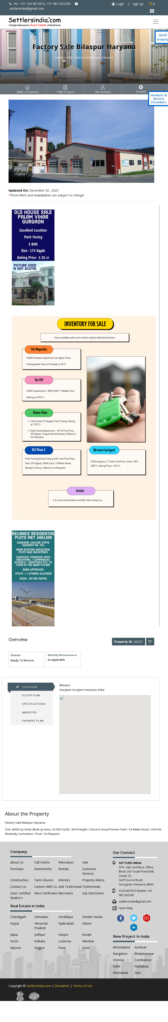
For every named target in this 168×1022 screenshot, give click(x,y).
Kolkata (39, 941)
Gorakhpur (65, 917)
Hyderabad (66, 923)
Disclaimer (61, 986)
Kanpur (63, 934)
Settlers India (63, 57)
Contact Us (18, 887)
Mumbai (88, 941)
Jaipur (14, 934)
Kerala (86, 934)
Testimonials (91, 887)
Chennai (118, 960)
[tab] (32, 687)
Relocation (66, 862)
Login (120, 4)
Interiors (64, 880)
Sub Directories (93, 893)
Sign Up (138, 4)
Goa (137, 973)
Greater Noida (92, 917)
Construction (19, 880)
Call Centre (42, 862)
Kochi (14, 941)
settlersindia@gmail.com (135, 901)
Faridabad (142, 966)
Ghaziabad (120, 973)
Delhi (116, 966)
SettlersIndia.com (38, 986)
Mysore (15, 948)
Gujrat (14, 923)
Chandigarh (18, 917)
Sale (85, 862)
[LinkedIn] (133, 927)
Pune (62, 948)
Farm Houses (43, 880)
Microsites (65, 893)
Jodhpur (39, 934)
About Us (16, 862)
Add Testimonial (69, 887)
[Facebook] (120, 918)
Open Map (126, 908)
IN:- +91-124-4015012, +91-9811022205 (42, 4)
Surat (86, 948)
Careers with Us (45, 887)
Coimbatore (143, 960)
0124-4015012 (127, 891)
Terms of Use (82, 986)
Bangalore (120, 954)
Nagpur (39, 948)
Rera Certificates (46, 893)
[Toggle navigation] (155, 22)
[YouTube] (146, 918)
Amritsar (141, 947)
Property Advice (93, 880)
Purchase (16, 869)
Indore (86, 923)
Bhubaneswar (144, 954)
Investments (43, 869)
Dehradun (41, 917)
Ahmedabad (121, 947)
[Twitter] (133, 918)
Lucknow (64, 941)
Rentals (63, 869)
